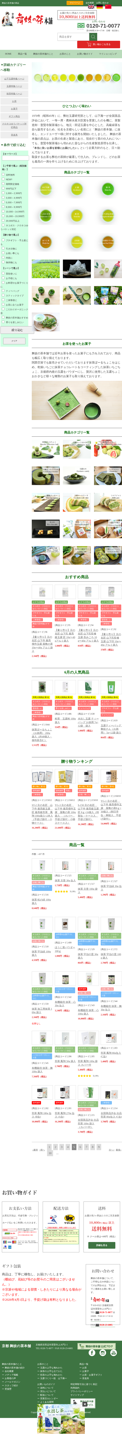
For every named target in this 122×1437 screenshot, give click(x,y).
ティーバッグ (12, 291)
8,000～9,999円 (13, 207)
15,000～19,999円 (14, 216)
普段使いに (11, 273)
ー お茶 (83, 1368)
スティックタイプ (14, 295)
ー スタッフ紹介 (10, 1385)
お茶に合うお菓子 (14, 305)
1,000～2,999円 (13, 193)
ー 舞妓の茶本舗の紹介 (13, 1368)
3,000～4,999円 (13, 198)
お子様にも (11, 278)
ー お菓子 (84, 1371)
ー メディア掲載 (10, 1375)
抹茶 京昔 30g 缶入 (65, 880)
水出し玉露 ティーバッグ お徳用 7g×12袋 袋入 (88, 722)
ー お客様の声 (9, 1378)
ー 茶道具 (84, 1378)
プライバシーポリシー (82, 1391)
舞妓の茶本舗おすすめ (16, 317)
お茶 (14, 101)
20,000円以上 (12, 221)
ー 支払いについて (46, 1391)
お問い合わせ (102, 3)
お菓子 (14, 109)
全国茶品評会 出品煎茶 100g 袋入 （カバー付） (88, 1123)
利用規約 (75, 1388)
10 (50, 1153)
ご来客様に (11, 300)
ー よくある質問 (45, 1402)
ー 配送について (45, 1395)
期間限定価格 (12, 184)
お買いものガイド (46, 1384)
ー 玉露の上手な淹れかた (49, 1368)
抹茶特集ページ (14, 93)
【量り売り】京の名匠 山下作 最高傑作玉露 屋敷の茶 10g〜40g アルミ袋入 (42, 644)
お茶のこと (65, 54)
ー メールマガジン (11, 1382)
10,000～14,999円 (14, 211)
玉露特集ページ (14, 86)
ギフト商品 (14, 116)
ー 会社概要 (8, 1371)
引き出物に (11, 248)
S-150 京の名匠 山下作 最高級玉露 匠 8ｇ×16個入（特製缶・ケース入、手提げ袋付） (89, 812)
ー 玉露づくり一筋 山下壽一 (52, 1378)
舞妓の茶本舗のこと (43, 54)
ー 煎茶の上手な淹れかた (49, 1375)
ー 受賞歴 (6, 1389)
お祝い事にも (12, 253)
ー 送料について (45, 1388)
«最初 (35, 1150)
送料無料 (10, 175)
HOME (8, 54)
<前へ (42, 1150)
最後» (118, 1150)
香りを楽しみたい (14, 322)
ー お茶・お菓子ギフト (90, 1375)
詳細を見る (101, 1245)
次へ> (112, 1150)
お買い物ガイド (85, 54)
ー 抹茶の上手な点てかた (49, 1371)
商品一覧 (22, 54)
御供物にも (11, 262)
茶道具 (14, 135)
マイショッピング (108, 54)
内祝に (9, 258)
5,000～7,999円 (13, 202)
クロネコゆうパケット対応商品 (14, 126)
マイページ (75, 3)
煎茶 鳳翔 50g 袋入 (65, 1061)
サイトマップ (77, 1395)
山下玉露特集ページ (14, 79)
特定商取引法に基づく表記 (84, 1384)
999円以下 (10, 188)
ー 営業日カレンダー (47, 1398)
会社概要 (90, 3)
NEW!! (8, 179)
